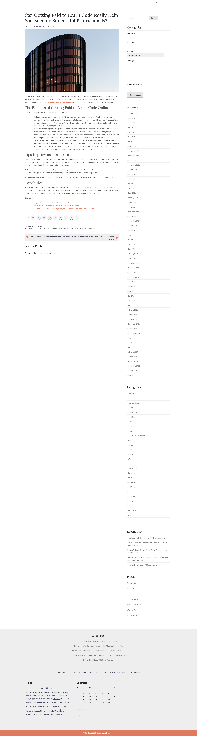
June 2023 (131, 291)
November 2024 (133, 211)
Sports (130, 501)
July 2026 (131, 118)
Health (129, 449)
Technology (131, 510)
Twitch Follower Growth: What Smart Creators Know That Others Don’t (98, 650)
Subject (130, 51)
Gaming (130, 445)
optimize (37, 706)
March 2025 (131, 193)
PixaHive (109, 733)
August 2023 (132, 282)
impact (35, 702)
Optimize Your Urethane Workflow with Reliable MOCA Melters (57, 206)
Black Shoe (131, 398)
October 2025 (132, 160)
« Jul (78, 715)
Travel (129, 520)
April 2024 (131, 244)
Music (129, 478)
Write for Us (131, 610)
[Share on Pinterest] (55, 217)
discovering (42, 695)
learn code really (52, 228)
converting (63, 692)
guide (62, 698)
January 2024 (132, 258)
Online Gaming (132, 482)
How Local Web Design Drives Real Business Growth (147, 538)
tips (42, 710)
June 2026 (131, 123)
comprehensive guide (50, 692)
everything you (31, 699)
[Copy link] (77, 217)
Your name (131, 33)
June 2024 (131, 235)
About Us (130, 588)
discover (34, 695)
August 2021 (132, 371)
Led (128, 464)
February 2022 (132, 352)
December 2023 (133, 263)
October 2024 (132, 216)
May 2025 (131, 183)
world (61, 714)
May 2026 (131, 127)
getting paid (41, 228)
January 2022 (132, 357)
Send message (135, 95)
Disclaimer (131, 594)
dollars (49, 695)
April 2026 (131, 132)
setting (66, 706)
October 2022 (132, 328)
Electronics (131, 426)
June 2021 (131, 375)
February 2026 (132, 141)
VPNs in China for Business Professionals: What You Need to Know (98, 646)
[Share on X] (38, 217)
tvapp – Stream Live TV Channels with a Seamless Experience (57, 203)
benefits (45, 688)
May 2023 (131, 296)
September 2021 (133, 366)
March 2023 (131, 305)
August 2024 (132, 226)
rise (59, 706)
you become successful (88, 228)
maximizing (30, 706)
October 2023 (132, 272)
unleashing (29, 714)
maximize (66, 702)
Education (131, 417)
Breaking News (133, 403)
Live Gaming (132, 468)
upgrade (44, 714)
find (51, 699)
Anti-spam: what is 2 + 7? (137, 84)
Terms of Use (132, 615)
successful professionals (70, 228)
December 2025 (133, 151)
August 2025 (132, 169)
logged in (37, 253)
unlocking (37, 714)
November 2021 (133, 361)
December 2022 (133, 319)
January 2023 (132, 314)
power (48, 705)
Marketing (131, 473)
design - (28, 695)
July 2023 (131, 286)
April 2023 (131, 300)
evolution (39, 699)
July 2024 (131, 230)
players (42, 706)
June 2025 (131, 179)
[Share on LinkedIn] (44, 217)
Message (130, 60)
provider (54, 706)
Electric (130, 421)
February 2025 (132, 197)
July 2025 (131, 174)
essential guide (62, 695)
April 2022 (131, 342)
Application (131, 393)
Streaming (131, 506)
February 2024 (132, 254)
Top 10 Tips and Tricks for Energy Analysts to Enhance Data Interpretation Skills (64, 209)
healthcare (29, 702)
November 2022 (133, 324)
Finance (130, 431)
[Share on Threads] (71, 217)
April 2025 (131, 188)
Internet (130, 454)
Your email (131, 42)
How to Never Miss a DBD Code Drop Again (143, 565)
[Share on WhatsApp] (49, 217)
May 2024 (131, 240)
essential (54, 695)
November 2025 (133, 155)
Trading (130, 515)
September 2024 (133, 221)
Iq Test (130, 459)
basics (36, 689)
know (60, 702)
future (56, 698)
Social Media (132, 496)
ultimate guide (54, 710)
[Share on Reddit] (60, 217)
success (36, 711)
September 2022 (133, 333)
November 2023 (133, 268)
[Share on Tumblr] (66, 217)
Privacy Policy (132, 599)
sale (62, 706)
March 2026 (131, 137)
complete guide (34, 692)
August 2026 (132, 113)
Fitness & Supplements (136, 435)
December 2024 (133, 207)
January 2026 (132, 146)
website (49, 714)
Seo (128, 492)
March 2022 (131, 347)
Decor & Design (133, 412)
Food (129, 440)
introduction (52, 702)
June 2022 (131, 338)
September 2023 (133, 277)
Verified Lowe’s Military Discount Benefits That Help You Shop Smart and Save (98, 655)
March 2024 (131, 249)
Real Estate (131, 487)
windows (55, 714)
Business (33, 228)
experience (46, 699)
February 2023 (132, 310)
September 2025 (133, 165)
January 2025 (132, 202)
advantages (30, 689)
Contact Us (131, 583)
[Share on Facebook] (33, 217)
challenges (61, 689)
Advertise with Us (134, 604)
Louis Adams (51, 26)
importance (43, 702)
